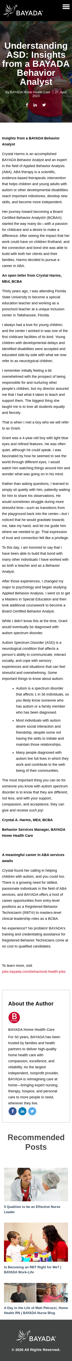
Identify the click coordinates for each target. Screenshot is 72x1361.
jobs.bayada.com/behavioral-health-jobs (34, 972)
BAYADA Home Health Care (30, 92)
